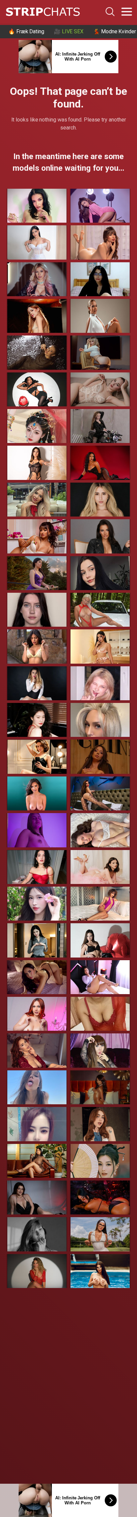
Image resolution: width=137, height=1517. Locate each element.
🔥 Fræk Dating (26, 31)
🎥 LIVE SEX (68, 31)
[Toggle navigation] (126, 12)
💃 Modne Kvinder (114, 31)
